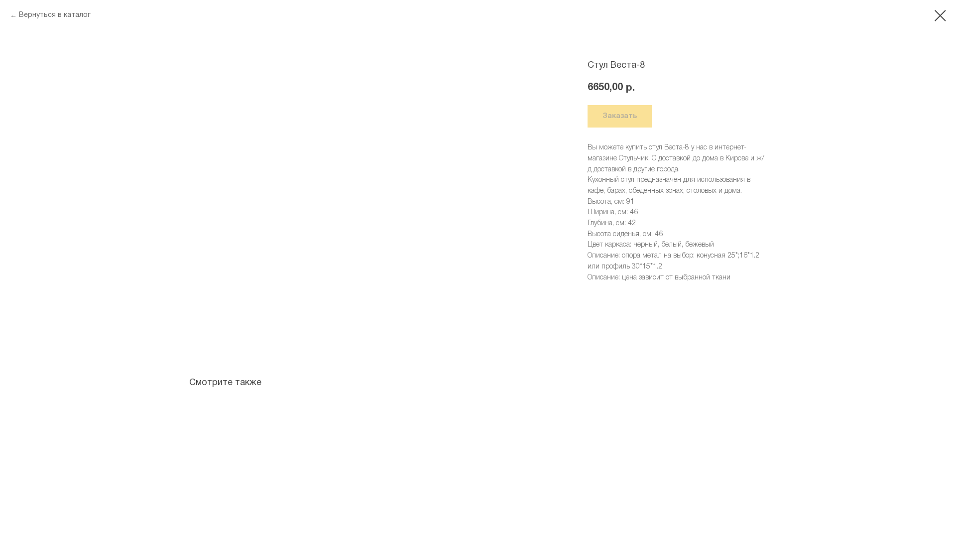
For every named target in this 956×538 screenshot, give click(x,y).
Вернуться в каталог (55, 15)
